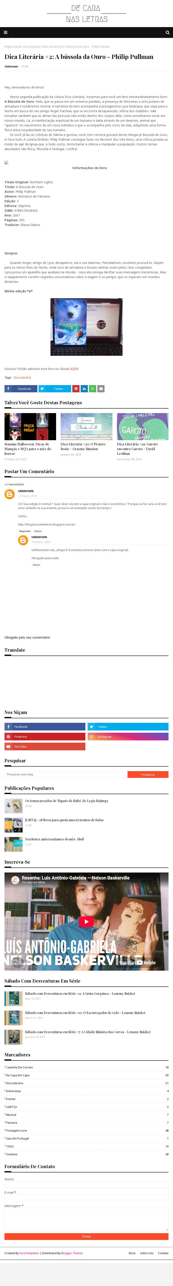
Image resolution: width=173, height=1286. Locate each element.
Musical (87, 1115)
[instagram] (128, 736)
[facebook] (45, 726)
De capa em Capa (87, 1075)
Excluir (38, 531)
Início (132, 1253)
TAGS (87, 1146)
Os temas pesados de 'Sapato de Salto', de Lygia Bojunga (66, 801)
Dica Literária (31, 47)
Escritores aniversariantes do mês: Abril (54, 839)
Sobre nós (147, 1253)
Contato (163, 1253)
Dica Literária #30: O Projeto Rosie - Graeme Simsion (83, 446)
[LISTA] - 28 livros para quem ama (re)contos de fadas (64, 820)
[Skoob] (128, 746)
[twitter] (128, 726)
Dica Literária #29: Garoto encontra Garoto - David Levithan (137, 449)
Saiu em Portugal (87, 1138)
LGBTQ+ (87, 1107)
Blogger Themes (72, 1253)
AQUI (74, 369)
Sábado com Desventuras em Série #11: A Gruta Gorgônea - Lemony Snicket (80, 993)
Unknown (11, 66)
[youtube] (45, 746)
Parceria (87, 1123)
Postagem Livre (87, 1130)
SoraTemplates (29, 1253)
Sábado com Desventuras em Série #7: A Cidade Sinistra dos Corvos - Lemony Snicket (87, 1032)
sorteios (87, 1154)
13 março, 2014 (27, 496)
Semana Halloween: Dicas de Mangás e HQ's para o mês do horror (28, 449)
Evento (87, 1099)
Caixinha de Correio (87, 1067)
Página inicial (13, 47)
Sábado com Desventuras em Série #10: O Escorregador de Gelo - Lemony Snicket (85, 1013)
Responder (25, 531)
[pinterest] (45, 736)
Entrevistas (87, 1091)
